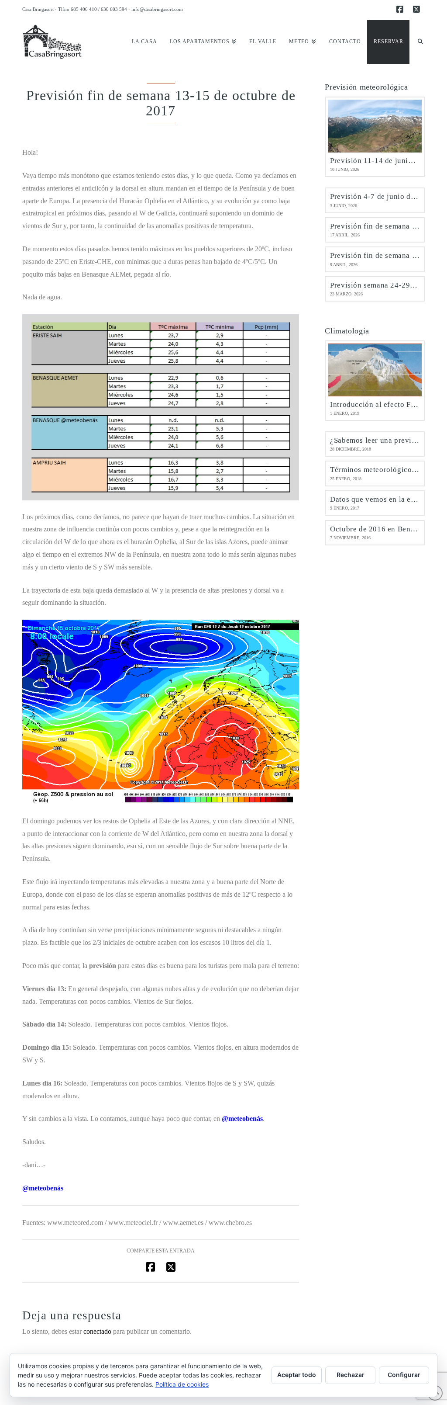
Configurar (404, 1374)
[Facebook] (401, 10)
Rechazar (350, 1374)
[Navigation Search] (417, 42)
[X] (418, 10)
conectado (97, 1331)
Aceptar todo (296, 1374)
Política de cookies (182, 1384)
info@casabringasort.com (157, 9)
